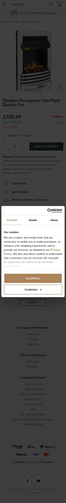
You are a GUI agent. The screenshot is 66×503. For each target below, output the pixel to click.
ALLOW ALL (33, 278)
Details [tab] (33, 220)
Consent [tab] (12, 220)
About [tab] (54, 220)
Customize (31, 289)
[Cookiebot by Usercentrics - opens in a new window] (47, 210)
